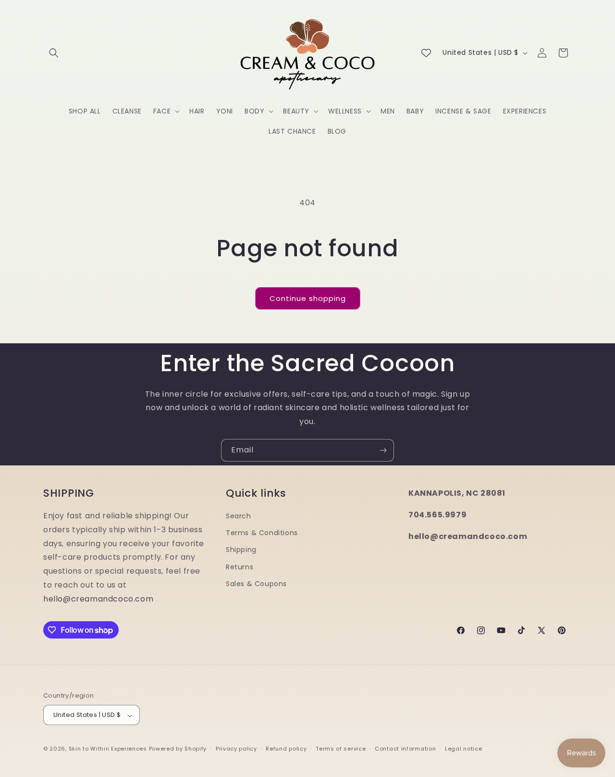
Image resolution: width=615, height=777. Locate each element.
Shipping (241, 549)
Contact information (405, 748)
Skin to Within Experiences (108, 749)
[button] (53, 52)
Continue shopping (308, 298)
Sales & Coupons (256, 583)
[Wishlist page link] (426, 53)
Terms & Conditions (262, 533)
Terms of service (341, 748)
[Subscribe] (383, 450)
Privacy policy (236, 748)
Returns (239, 566)
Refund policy (286, 748)
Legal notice (463, 748)
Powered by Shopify (178, 749)
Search (238, 516)
